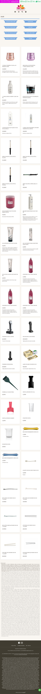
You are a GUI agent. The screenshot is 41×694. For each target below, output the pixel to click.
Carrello (19, 12)
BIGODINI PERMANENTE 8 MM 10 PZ (30, 431)
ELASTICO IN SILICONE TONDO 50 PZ (31, 470)
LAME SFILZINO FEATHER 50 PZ (29, 364)
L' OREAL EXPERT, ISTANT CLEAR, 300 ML (10, 97)
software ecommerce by (20, 692)
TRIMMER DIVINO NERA (7, 364)
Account (26, 12)
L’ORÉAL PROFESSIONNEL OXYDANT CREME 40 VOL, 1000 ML (31, 128)
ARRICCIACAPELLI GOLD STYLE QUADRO (29, 157)
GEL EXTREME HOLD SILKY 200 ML (9, 243)
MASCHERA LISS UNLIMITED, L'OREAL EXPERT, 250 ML (29, 66)
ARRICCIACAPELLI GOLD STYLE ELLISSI (9, 157)
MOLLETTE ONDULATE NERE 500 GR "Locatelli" (10, 526)
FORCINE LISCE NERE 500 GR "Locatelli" (29, 526)
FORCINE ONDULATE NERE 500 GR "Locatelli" (30, 553)
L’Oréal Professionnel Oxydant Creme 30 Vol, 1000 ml (10, 128)
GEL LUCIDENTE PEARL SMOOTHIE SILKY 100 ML (30, 244)
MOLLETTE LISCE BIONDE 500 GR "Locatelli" (30, 499)
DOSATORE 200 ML (6, 444)
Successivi (3, 563)
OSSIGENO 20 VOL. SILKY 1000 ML (9, 305)
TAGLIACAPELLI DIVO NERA (29, 336)
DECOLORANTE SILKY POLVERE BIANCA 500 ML (9, 212)
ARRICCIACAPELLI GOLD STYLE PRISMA (9, 184)
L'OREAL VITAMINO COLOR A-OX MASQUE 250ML (9, 66)
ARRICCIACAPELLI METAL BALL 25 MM (30, 184)
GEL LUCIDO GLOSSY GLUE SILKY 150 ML (10, 275)
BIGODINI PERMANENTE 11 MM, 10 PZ (10, 458)
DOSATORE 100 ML (27, 418)
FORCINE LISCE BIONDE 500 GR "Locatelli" (9, 553)
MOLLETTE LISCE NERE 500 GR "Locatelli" (9, 499)
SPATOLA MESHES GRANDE (8, 418)
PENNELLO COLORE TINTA (8, 392)
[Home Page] (20, 7)
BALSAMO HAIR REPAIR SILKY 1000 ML (30, 212)
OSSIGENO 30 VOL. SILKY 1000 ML (30, 305)
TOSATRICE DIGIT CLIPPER (8, 336)
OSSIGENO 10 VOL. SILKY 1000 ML (30, 274)
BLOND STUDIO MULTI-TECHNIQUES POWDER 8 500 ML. (30, 97)
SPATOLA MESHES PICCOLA (29, 392)
